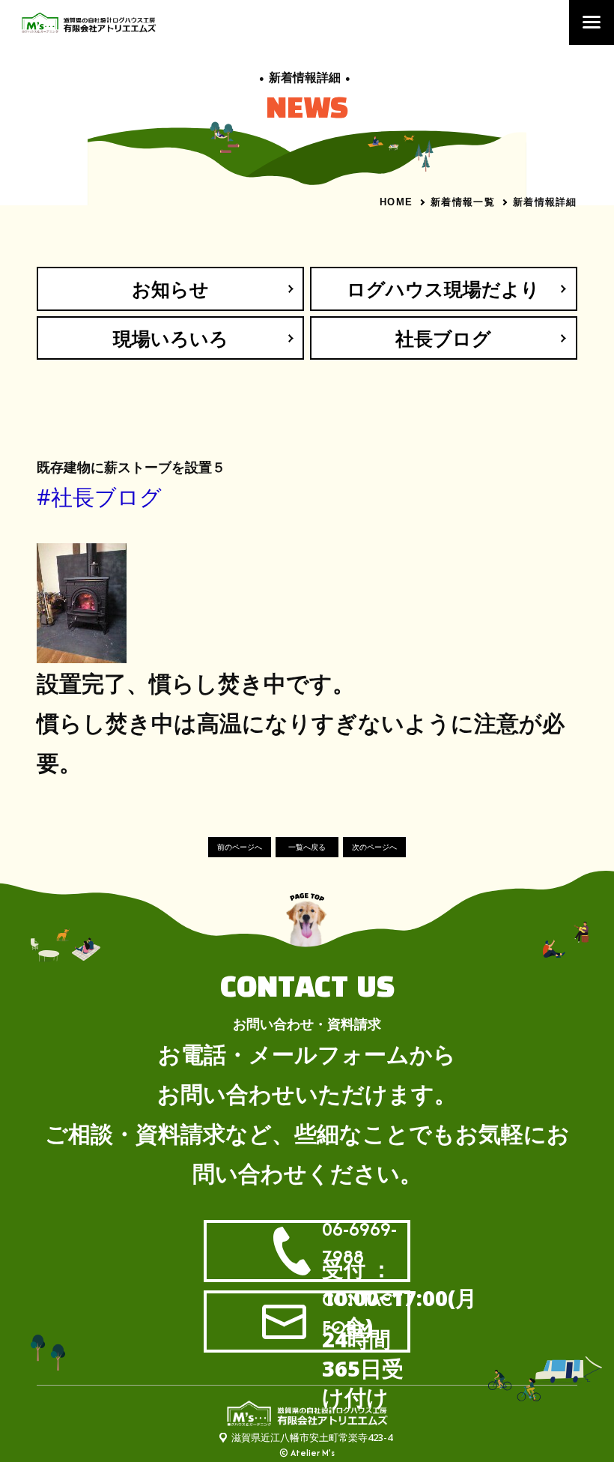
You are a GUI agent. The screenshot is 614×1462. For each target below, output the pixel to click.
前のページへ (239, 847)
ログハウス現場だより (443, 288)
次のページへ (374, 847)
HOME (396, 202)
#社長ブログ (99, 496)
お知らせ (170, 288)
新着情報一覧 (463, 201)
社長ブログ (443, 338)
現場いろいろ (170, 338)
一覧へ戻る (307, 847)
